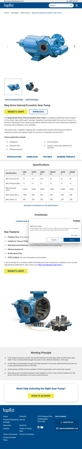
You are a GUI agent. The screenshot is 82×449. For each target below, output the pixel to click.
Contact (6, 429)
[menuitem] (13, 1)
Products (22, 416)
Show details (74, 235)
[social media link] (38, 427)
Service (22, 420)
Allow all (72, 239)
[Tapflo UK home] (8, 5)
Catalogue (14, 13)
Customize (54, 239)
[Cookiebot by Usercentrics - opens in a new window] (74, 221)
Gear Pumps (25, 13)
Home (6, 13)
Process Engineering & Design (10, 421)
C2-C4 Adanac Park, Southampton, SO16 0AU (44, 419)
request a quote (16, 111)
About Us (22, 425)
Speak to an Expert (41, 396)
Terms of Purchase (10, 434)
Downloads (38, 111)
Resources (7, 425)
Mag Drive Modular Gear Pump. (50, 265)
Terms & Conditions (26, 434)
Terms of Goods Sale (25, 430)
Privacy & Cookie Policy (9, 438)
